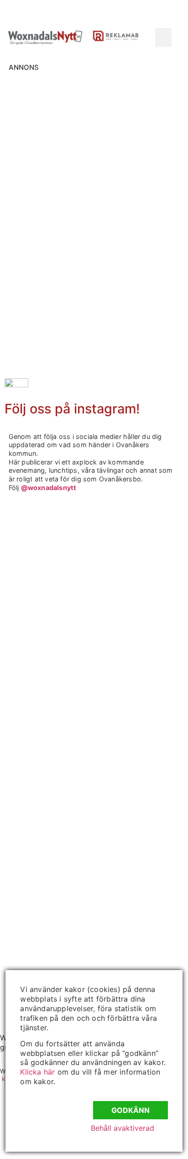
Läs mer (45, 178)
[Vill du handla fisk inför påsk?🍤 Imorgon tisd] (49, 869)
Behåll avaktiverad (122, 1128)
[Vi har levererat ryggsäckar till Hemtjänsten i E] (49, 705)
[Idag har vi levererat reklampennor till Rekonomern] (49, 595)
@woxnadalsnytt (49, 487)
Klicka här (37, 1071)
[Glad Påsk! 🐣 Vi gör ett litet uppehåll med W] (49, 760)
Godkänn (130, 1110)
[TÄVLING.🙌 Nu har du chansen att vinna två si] (49, 541)
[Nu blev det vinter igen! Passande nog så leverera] (49, 814)
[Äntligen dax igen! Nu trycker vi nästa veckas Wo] (49, 650)
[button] (163, 37)
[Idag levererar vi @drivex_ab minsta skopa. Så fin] (49, 923)
